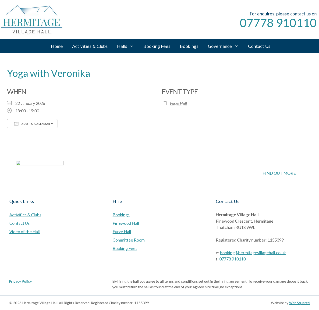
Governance (220, 46)
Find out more (279, 173)
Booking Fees (156, 46)
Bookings (189, 46)
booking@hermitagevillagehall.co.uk (253, 252)
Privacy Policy (20, 281)
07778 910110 (278, 23)
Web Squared (299, 303)
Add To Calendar (35, 123)
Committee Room (129, 239)
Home (57, 46)
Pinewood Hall (126, 223)
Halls (122, 46)
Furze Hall (178, 103)
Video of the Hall (24, 231)
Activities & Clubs (90, 46)
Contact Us (259, 46)
